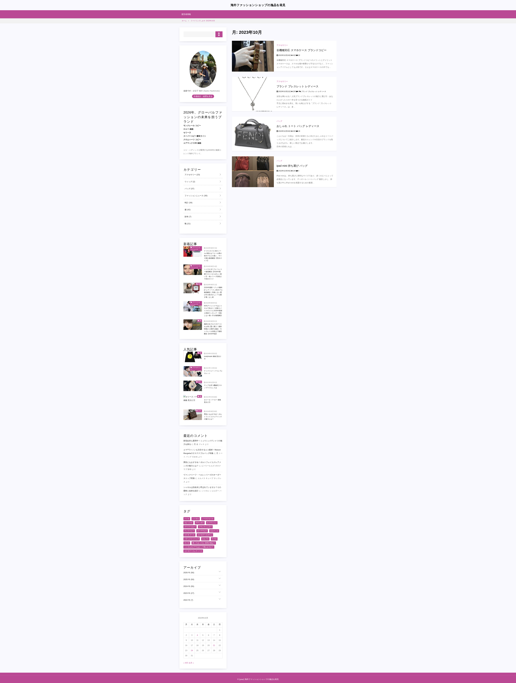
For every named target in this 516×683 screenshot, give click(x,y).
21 (214, 645)
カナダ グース (189, 535)
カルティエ (214, 531)
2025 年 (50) (188, 579)
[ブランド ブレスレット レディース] (253, 94)
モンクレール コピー (192, 125)
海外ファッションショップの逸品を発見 (258, 5)
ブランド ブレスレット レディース (297, 86)
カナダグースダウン (205, 535)
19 (299, 131)
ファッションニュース (195, 196)
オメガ (186, 543)
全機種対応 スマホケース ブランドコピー (302, 50)
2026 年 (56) (188, 572)
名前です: (187, 91)
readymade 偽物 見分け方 (212, 357)
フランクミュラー (205, 527)
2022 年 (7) (188, 600)
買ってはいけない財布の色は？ (203, 543)
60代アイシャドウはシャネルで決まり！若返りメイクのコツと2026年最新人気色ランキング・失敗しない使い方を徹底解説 (213, 310)
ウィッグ (189, 182)
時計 (188, 203)
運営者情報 (186, 14)
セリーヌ (187, 132)
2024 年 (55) (188, 586)
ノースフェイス (207, 519)
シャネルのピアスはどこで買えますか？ (198, 547)
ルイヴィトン (212, 523)
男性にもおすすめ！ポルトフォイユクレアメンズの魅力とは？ (213, 416)
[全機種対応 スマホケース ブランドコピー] (253, 56)
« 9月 (185, 663)
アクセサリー (282, 45)
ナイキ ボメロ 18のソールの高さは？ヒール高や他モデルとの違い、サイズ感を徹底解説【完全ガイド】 (213, 256)
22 (299, 55)
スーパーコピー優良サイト (194, 136)
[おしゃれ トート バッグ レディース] (253, 134)
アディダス (200, 523)
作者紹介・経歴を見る (203, 96)
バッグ (279, 121)
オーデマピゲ (202, 531)
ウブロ (214, 539)
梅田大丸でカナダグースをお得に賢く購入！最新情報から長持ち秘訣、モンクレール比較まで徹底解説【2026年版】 (213, 329)
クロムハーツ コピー (192, 139)
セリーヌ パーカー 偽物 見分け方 (212, 401)
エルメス (205, 539)
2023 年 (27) (188, 593)
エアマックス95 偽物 (192, 143)
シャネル (195, 519)
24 (192, 650)
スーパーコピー (190, 527)
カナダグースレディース (193, 551)
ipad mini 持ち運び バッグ (292, 165)
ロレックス (188, 523)
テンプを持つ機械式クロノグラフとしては (213, 386)
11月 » (191, 663)
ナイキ (186, 519)
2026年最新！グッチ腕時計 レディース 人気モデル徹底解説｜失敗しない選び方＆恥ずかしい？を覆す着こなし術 (213, 292)
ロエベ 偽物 (188, 129)
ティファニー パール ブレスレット (213, 372)
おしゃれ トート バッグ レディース (298, 126)
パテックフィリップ (191, 539)
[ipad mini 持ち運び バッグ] (253, 171)
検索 (219, 34)
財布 (187, 217)
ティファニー (189, 531)
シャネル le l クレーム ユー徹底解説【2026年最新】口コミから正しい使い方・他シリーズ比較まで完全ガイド (213, 274)
